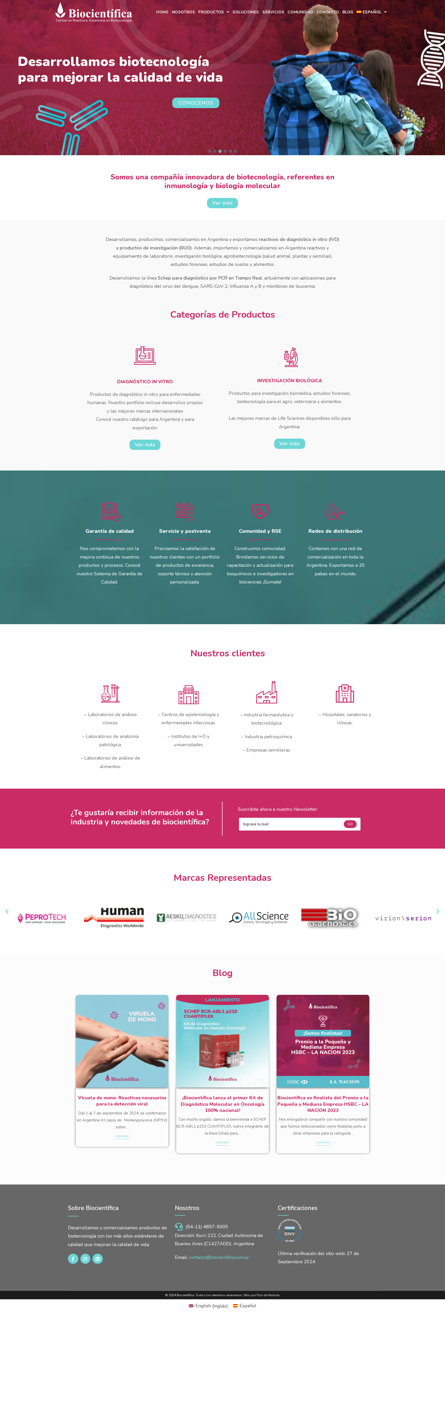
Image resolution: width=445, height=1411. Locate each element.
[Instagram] (85, 1259)
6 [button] (235, 151)
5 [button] (230, 151)
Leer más (122, 1136)
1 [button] (209, 151)
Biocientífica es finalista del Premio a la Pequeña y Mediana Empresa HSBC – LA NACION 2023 (323, 1104)
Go (350, 824)
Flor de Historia (268, 1295)
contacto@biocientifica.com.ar (219, 1257)
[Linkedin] (97, 1259)
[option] (122, 1071)
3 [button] (219, 151)
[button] (7, 911)
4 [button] (225, 151)
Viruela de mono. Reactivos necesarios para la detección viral (122, 1101)
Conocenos (195, 103)
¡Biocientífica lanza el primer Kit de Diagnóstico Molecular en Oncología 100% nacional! (222, 1104)
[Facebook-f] (73, 1259)
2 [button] (214, 151)
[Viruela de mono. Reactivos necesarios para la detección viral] (122, 1041)
